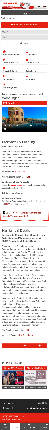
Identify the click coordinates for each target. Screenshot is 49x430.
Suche (26, 43)
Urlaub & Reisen (29, 427)
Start (5, 427)
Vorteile (15, 427)
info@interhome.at (27, 335)
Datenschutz (8, 408)
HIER (27, 177)
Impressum (7, 403)
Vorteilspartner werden (37, 408)
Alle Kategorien (10, 87)
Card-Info (42, 403)
